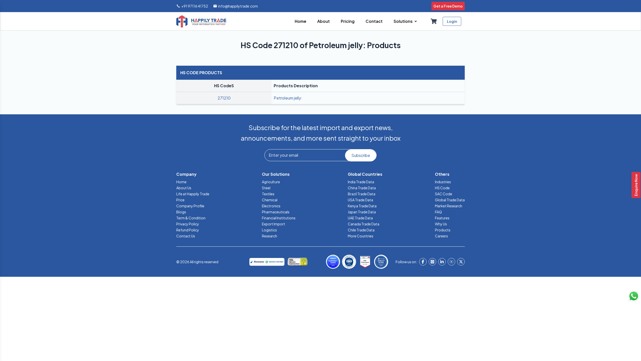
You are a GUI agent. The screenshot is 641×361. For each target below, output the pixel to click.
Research (269, 236)
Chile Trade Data (361, 230)
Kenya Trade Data (362, 206)
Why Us (441, 224)
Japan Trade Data (362, 212)
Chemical (269, 200)
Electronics (271, 206)
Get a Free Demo (448, 6)
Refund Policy (187, 230)
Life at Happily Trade (192, 194)
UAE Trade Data (360, 218)
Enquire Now (636, 185)
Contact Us (185, 236)
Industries (443, 181)
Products (442, 230)
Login (452, 21)
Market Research (448, 206)
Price (180, 200)
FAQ (438, 212)
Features (442, 218)
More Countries (360, 236)
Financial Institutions (278, 218)
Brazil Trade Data (361, 194)
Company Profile (190, 206)
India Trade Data (361, 181)
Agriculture (271, 181)
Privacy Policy (187, 224)
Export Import (273, 224)
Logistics (269, 230)
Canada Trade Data (363, 224)
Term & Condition (191, 218)
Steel (266, 188)
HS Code (442, 188)
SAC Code (443, 194)
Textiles (268, 194)
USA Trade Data (360, 200)
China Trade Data (362, 188)
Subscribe (360, 155)
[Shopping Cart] (434, 21)
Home (181, 181)
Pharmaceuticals (275, 212)
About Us (183, 188)
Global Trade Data (450, 200)
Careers (441, 236)
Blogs (181, 212)
